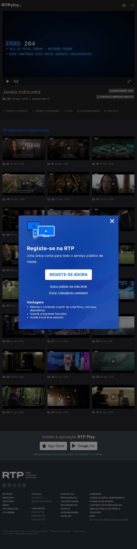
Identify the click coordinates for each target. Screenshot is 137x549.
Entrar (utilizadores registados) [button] (68, 292)
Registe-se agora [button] (68, 274)
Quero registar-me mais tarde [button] (68, 286)
